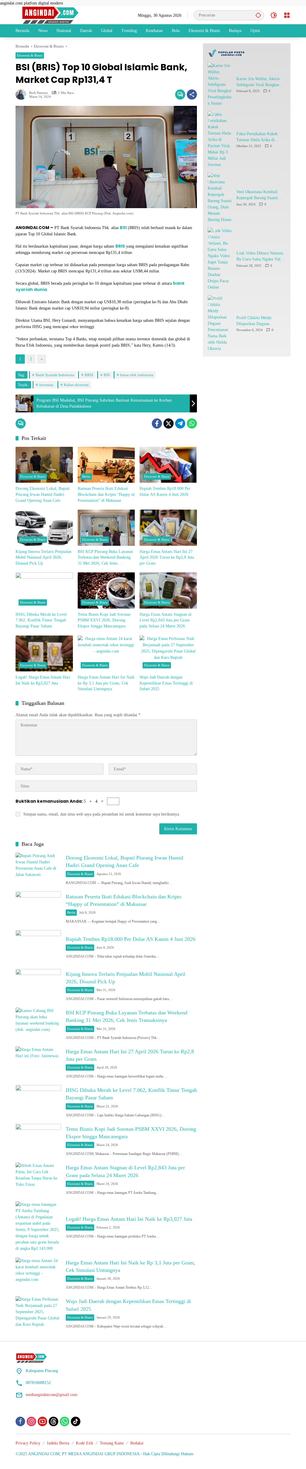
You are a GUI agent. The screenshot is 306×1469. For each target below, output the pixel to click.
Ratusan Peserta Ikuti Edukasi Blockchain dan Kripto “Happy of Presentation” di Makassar (106, 494)
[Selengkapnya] (247, 53)
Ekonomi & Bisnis (29, 55)
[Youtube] (42, 1421)
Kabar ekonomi (76, 385)
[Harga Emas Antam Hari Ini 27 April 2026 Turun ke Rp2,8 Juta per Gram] (168, 527)
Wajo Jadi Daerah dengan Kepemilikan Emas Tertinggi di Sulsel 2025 (166, 683)
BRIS (89, 375)
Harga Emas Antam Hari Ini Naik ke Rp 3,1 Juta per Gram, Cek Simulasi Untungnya (106, 683)
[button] (258, 15)
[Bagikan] (192, 94)
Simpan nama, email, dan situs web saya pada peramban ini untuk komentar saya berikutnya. (101, 814)
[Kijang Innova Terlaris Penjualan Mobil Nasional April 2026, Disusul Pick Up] (44, 527)
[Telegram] (180, 423)
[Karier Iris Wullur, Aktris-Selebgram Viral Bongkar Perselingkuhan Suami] (220, 84)
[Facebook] (157, 423)
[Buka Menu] (286, 15)
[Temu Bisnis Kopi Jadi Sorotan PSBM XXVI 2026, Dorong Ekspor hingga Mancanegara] (106, 590)
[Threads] (53, 1421)
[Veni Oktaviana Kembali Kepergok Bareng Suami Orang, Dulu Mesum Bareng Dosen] (220, 198)
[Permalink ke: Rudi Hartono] (22, 94)
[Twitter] (168, 423)
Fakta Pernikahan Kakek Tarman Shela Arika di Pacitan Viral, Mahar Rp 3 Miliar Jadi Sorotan (258, 137)
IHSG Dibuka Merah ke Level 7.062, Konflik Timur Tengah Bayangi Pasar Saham (41, 620)
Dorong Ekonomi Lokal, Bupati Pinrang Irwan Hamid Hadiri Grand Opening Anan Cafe (43, 494)
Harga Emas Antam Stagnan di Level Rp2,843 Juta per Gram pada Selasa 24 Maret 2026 (166, 620)
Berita (86, 476)
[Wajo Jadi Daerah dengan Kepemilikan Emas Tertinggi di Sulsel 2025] (168, 653)
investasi (46, 385)
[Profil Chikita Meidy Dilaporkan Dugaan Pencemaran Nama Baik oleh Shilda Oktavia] (220, 323)
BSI (107, 375)
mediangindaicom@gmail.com (51, 1394)
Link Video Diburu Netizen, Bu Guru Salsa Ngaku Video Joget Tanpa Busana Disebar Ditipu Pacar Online (260, 256)
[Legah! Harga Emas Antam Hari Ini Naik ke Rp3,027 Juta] (44, 653)
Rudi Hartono (38, 93)
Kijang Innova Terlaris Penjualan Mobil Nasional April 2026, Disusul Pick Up (43, 557)
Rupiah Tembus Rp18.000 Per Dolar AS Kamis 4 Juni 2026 (165, 491)
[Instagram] (31, 1421)
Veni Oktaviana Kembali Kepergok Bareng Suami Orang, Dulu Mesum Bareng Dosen (260, 195)
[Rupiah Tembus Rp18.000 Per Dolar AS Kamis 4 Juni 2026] (168, 465)
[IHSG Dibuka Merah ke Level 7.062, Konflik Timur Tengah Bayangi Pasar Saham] (44, 590)
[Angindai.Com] (63, 15)
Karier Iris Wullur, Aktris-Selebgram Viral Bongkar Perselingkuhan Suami (258, 82)
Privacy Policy (28, 1443)
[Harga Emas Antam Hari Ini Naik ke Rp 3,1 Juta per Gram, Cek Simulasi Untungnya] (106, 653)
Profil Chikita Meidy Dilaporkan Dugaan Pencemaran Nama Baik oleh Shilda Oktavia (260, 321)
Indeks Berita (58, 1443)
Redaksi (136, 1443)
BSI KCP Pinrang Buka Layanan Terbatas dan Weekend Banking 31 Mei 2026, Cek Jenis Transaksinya (105, 557)
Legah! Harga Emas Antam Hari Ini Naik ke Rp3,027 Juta (43, 680)
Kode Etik (84, 1443)
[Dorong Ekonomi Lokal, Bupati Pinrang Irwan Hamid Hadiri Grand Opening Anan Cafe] (44, 465)
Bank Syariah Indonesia (55, 375)
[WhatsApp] (192, 423)
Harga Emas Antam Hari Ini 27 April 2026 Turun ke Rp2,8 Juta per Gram (167, 557)
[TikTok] (75, 1421)
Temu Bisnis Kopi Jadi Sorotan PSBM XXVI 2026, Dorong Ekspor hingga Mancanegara (104, 620)
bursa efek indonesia (136, 375)
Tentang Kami (112, 1443)
